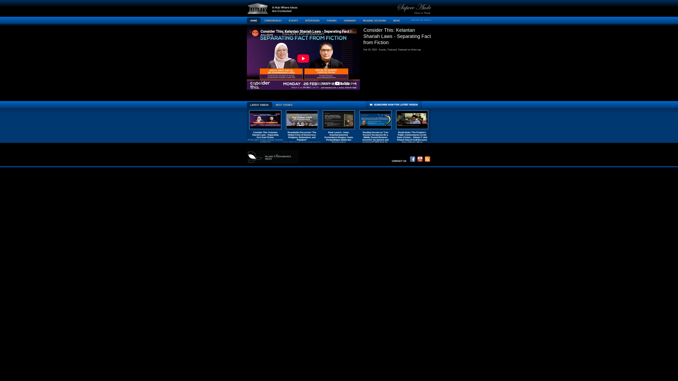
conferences (273, 20)
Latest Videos (259, 105)
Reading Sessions (374, 20)
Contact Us (399, 161)
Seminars (350, 20)
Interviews (312, 20)
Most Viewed (284, 105)
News (396, 20)
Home (253, 20)
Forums (332, 20)
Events (293, 20)
